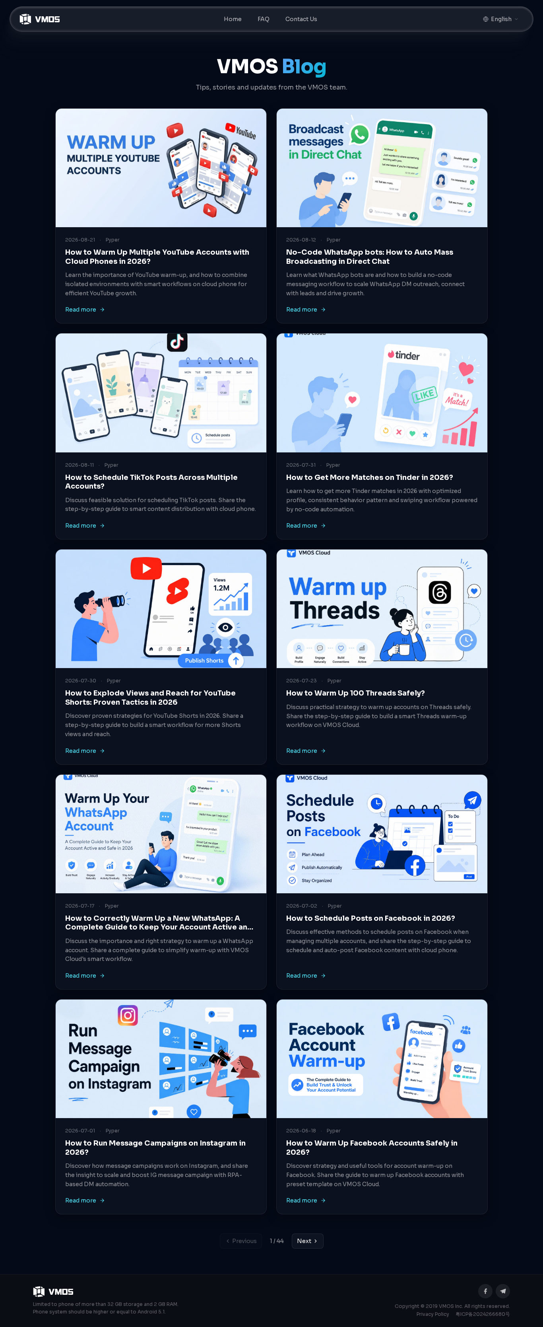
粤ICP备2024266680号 (483, 1314)
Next (304, 1241)
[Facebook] (485, 1291)
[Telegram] (503, 1291)
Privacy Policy (433, 1314)
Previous (244, 1241)
